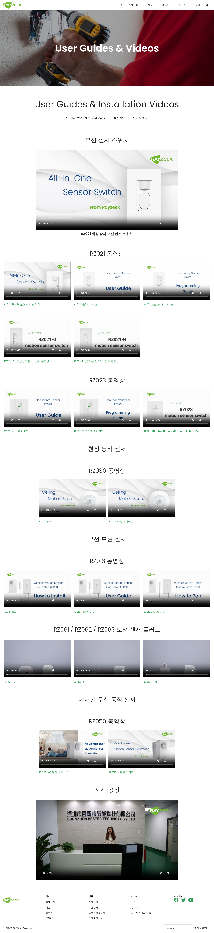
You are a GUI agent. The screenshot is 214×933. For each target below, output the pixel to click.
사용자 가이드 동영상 (141, 912)
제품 (150, 5)
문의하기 (50, 918)
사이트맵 (203, 928)
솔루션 (165, 5)
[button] (207, 5)
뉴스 (133, 902)
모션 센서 (93, 902)
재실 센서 (93, 907)
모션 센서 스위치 (97, 912)
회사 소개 (133, 5)
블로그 (134, 907)
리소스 (182, 5)
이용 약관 (194, 928)
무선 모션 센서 (96, 918)
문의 (197, 5)
